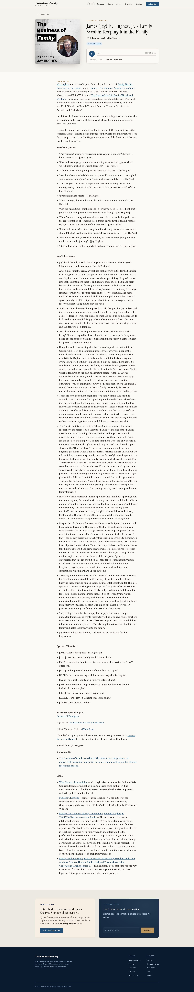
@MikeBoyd (87, 729)
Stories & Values (94, 44)
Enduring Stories (153, 964)
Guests (110, 4)
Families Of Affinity (69, 798)
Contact (139, 4)
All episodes (133, 975)
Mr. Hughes (63, 84)
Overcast (118, 59)
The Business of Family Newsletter (86, 722)
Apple (101, 59)
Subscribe (152, 4)
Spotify (109, 59)
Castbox (132, 971)
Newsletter (129, 4)
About (118, 4)
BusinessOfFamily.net (68, 716)
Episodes (100, 4)
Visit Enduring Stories (51, 930)
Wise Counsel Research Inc (73, 782)
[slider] (126, 55)
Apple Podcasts (134, 960)
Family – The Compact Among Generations (112, 88)
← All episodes (42, 14)
